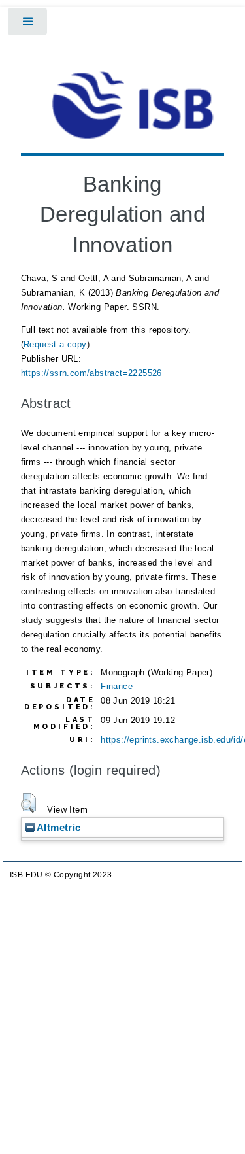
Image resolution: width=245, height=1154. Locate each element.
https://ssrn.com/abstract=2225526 (91, 373)
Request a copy (55, 344)
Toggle (28, 24)
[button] (28, 803)
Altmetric (58, 827)
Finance (117, 686)
